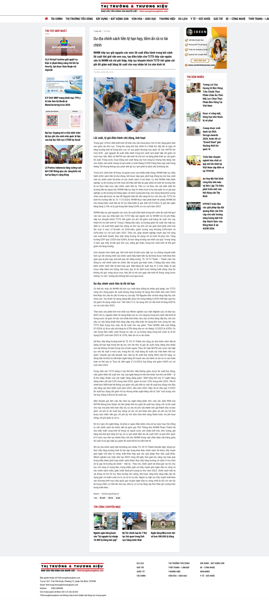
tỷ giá (118, 498)
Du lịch (182, 18)
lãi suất (102, 498)
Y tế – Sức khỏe (200, 18)
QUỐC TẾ (140, 571)
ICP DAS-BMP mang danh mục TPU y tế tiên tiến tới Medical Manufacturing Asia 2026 (63, 101)
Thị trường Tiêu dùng (79, 18)
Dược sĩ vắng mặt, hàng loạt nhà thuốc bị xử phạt (213, 117)
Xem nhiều (205, 571)
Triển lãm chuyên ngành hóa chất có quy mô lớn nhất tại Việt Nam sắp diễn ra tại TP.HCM (213, 163)
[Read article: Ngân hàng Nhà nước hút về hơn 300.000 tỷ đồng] (163, 521)
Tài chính (56, 18)
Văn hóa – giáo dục (144, 18)
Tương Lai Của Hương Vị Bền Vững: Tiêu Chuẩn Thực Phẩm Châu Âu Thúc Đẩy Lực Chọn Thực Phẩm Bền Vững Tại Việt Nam (213, 95)
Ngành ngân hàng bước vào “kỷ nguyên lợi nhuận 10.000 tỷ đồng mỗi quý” (106, 536)
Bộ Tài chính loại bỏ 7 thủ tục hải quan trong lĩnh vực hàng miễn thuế (134, 536)
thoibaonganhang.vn (110, 494)
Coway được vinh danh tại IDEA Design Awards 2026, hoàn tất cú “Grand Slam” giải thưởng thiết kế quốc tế (212, 139)
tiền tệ (110, 498)
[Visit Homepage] (134, 7)
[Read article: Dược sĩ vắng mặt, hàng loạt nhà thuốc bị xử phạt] (194, 117)
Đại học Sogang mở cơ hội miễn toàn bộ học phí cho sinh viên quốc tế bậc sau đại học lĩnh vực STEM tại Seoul (63, 136)
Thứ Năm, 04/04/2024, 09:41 (104, 72)
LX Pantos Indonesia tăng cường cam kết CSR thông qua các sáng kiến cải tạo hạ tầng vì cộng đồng (63, 171)
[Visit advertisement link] (205, 48)
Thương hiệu (167, 18)
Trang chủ (97, 31)
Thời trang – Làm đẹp (178, 567)
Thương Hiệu (174, 571)
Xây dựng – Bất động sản (112, 18)
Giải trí (218, 18)
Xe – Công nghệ (235, 18)
